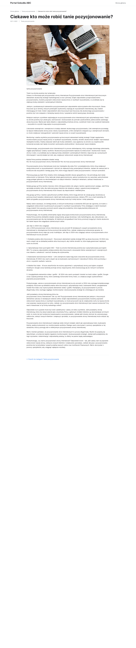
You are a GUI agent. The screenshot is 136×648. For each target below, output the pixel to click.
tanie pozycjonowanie (34, 89)
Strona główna (120, 3)
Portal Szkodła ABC (20, 3)
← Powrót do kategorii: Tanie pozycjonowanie (43, 359)
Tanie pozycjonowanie (28, 11)
